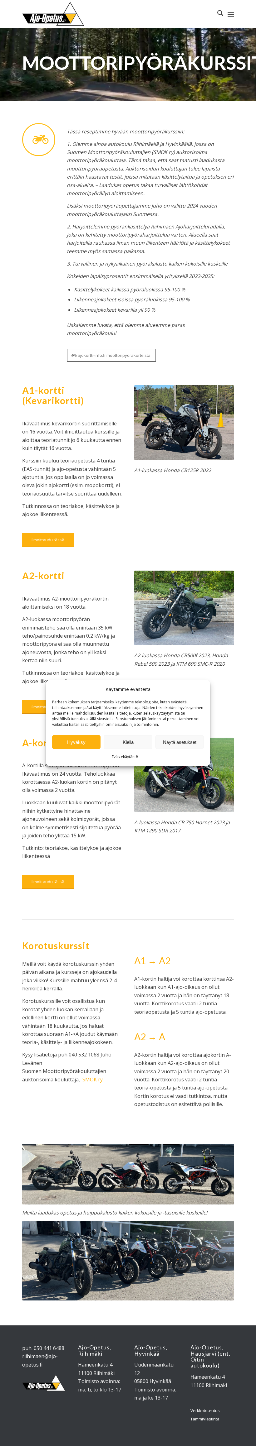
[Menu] (231, 14)
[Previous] (148, 608)
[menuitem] (217, 14)
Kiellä (128, 742)
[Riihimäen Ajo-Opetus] (53, 14)
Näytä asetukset (179, 742)
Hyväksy (76, 742)
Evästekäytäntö (125, 756)
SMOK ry (92, 1079)
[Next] (219, 608)
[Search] (217, 14)
